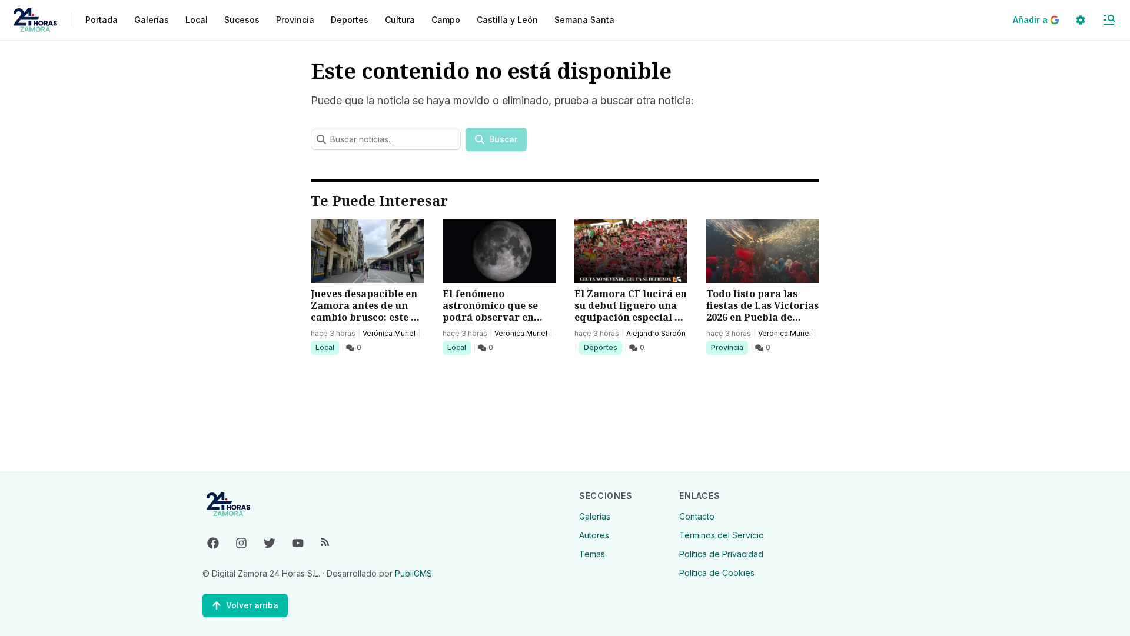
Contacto (696, 516)
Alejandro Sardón (656, 333)
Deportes (601, 347)
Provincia (728, 347)
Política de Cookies (717, 573)
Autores (594, 535)
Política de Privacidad (721, 554)
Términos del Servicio (721, 535)
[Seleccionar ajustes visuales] (1080, 20)
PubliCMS (413, 573)
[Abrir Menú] (1109, 20)
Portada (101, 20)
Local (327, 347)
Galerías (151, 20)
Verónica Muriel (389, 333)
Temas (592, 554)
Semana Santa (584, 20)
